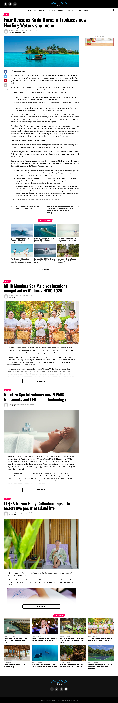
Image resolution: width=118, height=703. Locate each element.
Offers (68, 10)
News (34, 10)
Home (29, 10)
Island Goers (51, 10)
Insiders (60, 10)
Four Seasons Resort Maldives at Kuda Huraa (44, 199)
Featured (25, 199)
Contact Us (86, 10)
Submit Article (76, 10)
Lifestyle (41, 10)
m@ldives (14, 297)
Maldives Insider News (18, 32)
